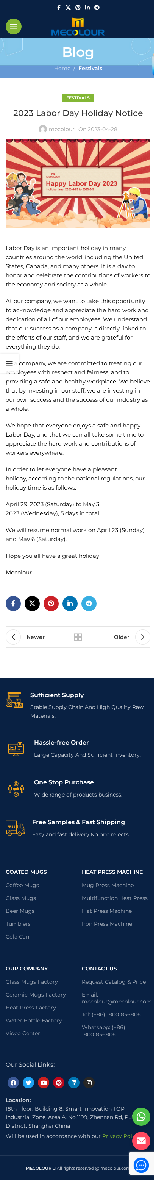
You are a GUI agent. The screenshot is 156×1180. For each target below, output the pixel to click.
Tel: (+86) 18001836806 (111, 1014)
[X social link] (68, 8)
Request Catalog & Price (114, 981)
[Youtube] (43, 1082)
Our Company (27, 968)
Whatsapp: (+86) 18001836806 (103, 1031)
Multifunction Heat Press (115, 898)
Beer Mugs (20, 911)
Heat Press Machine (112, 872)
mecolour (62, 129)
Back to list (78, 637)
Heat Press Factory (31, 1007)
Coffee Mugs (22, 885)
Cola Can (17, 936)
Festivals (90, 68)
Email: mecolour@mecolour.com (116, 998)
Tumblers (18, 923)
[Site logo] (78, 26)
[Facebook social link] (58, 8)
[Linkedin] (74, 1082)
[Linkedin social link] (87, 8)
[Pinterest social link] (78, 8)
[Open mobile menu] (13, 26)
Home (62, 68)
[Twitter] (28, 1082)
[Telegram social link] (97, 8)
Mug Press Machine (108, 885)
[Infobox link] (78, 706)
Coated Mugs (26, 872)
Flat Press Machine (107, 911)
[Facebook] (13, 1082)
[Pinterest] (58, 1082)
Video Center (23, 1033)
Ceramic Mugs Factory (36, 994)
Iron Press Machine (107, 923)
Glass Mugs (21, 898)
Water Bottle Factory (34, 1020)
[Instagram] (89, 1082)
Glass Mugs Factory (32, 981)
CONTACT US (99, 968)
